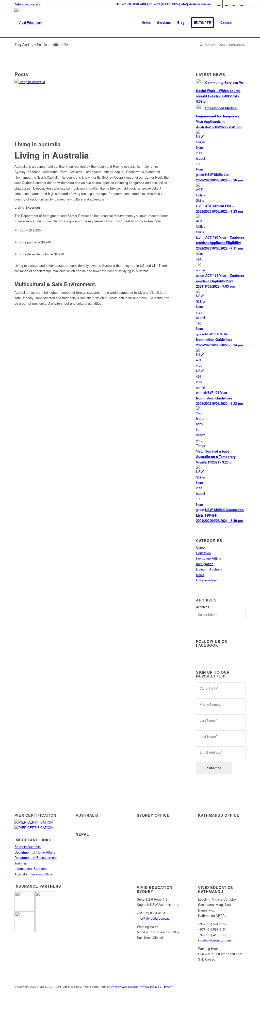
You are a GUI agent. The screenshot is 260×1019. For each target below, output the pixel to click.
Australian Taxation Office (33, 874)
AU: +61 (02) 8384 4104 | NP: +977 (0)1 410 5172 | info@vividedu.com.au (163, 4)
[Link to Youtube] (242, 4)
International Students (30, 868)
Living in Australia (209, 569)
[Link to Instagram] (234, 4)
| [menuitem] (164, 4)
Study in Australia (27, 846)
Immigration (204, 563)
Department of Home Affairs (34, 852)
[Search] (241, 22)
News (200, 574)
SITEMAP (166, 986)
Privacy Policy (148, 986)
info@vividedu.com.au (153, 918)
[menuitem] (146, 22)
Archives (202, 607)
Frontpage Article (208, 558)
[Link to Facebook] (218, 4)
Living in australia (37, 144)
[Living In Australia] (92, 108)
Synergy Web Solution (124, 986)
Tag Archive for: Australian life (41, 45)
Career (201, 547)
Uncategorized (206, 580)
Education (203, 552)
